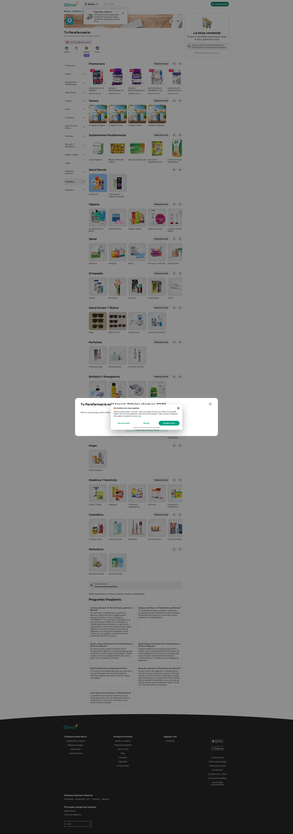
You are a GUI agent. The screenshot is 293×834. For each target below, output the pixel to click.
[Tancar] (210, 404)
